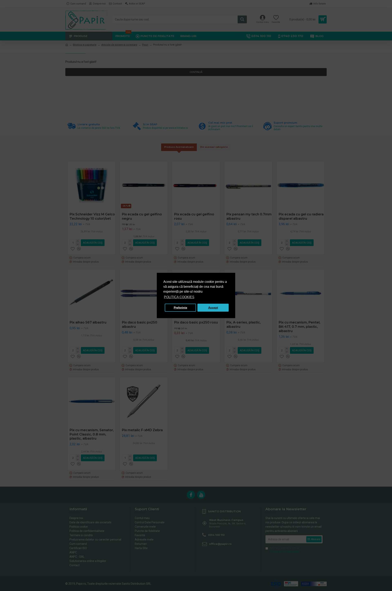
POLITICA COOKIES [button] (179, 297)
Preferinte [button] (180, 307)
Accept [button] (213, 307)
